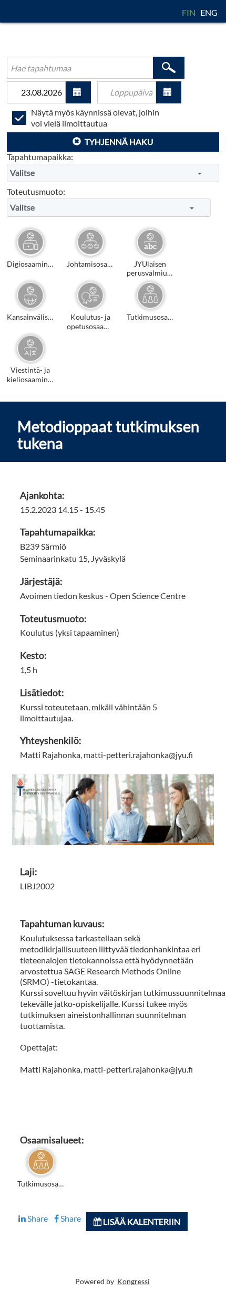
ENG (209, 12)
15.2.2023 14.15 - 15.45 (62, 509)
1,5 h (28, 670)
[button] (78, 92)
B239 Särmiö (43, 546)
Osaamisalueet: (52, 1140)
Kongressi (133, 1281)
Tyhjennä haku (118, 141)
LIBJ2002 (37, 886)
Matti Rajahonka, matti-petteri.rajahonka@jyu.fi (106, 755)
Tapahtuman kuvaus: (62, 923)
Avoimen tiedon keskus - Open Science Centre (103, 596)
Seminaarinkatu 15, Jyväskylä (73, 558)
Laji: (28, 871)
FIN (189, 12)
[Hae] (168, 68)
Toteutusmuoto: (36, 191)
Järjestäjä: (41, 581)
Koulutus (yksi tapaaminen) (69, 632)
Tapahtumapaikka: (40, 157)
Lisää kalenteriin (140, 1221)
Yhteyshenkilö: (50, 740)
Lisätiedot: (42, 692)
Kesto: (33, 655)
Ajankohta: (42, 495)
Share (37, 1218)
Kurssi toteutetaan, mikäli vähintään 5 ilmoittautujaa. (88, 712)
